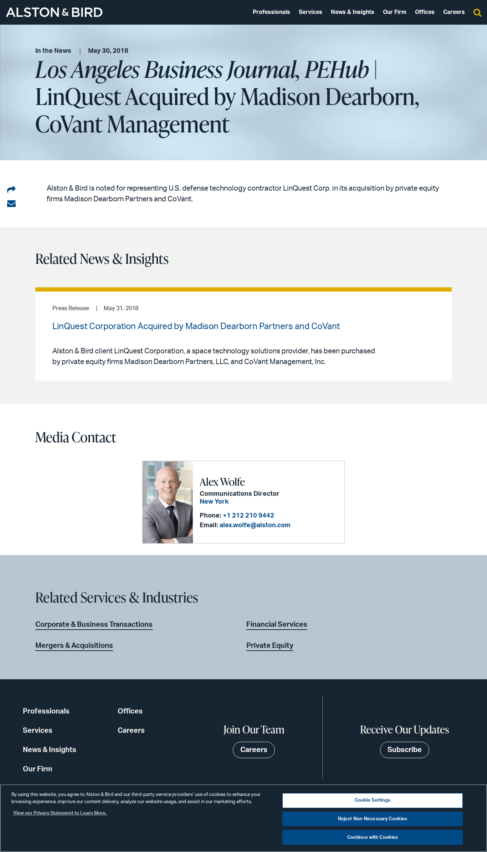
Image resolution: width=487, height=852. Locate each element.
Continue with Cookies (372, 837)
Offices (425, 12)
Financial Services (276, 624)
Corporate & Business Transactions (94, 624)
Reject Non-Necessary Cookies (372, 819)
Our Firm (394, 12)
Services (310, 12)
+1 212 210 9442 (248, 516)
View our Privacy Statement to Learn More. (60, 813)
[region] (243, 818)
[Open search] (477, 12)
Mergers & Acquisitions (74, 645)
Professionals (271, 12)
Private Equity (269, 645)
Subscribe (405, 749)
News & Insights (352, 12)
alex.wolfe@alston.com (255, 525)
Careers (454, 12)
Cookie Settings (373, 800)
